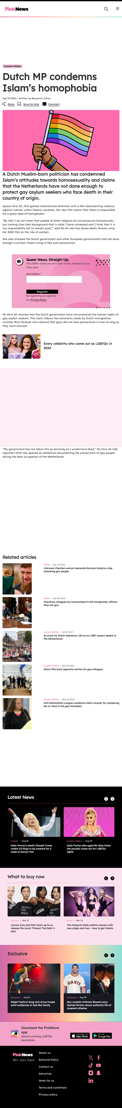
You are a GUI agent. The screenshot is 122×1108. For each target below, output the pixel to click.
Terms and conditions (53, 1087)
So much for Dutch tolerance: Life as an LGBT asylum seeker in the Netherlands (80, 637)
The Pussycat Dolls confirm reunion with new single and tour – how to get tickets (90, 927)
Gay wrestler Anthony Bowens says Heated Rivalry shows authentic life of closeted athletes (89, 1005)
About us (44, 1052)
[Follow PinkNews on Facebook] (98, 1058)
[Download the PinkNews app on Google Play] (102, 1036)
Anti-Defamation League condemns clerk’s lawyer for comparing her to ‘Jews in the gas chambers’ (81, 704)
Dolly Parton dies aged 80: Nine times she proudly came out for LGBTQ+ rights (89, 848)
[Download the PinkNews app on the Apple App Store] (80, 1036)
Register (42, 291)
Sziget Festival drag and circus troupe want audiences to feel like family (33, 1003)
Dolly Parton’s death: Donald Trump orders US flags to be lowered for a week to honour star (31, 848)
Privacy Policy (38, 299)
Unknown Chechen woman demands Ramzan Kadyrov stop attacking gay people (78, 570)
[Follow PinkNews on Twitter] (91, 1058)
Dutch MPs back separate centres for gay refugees (73, 669)
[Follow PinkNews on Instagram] (91, 1073)
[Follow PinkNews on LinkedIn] (91, 1081)
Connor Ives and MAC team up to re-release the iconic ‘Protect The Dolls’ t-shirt (33, 928)
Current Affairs (12, 66)
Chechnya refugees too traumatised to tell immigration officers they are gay (80, 603)
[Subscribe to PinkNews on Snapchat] (98, 1073)
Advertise (45, 1073)
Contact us (46, 1066)
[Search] (106, 9)
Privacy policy (48, 1094)
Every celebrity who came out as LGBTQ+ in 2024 (78, 346)
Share (11, 104)
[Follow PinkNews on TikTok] (90, 1066)
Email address (37, 274)
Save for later (31, 104)
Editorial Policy (48, 1059)
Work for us (46, 1080)
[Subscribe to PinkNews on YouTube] (98, 1066)
